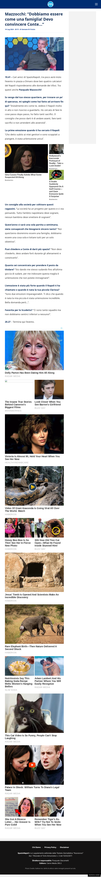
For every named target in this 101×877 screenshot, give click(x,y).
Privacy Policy (50, 847)
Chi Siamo (36, 847)
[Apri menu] (96, 4)
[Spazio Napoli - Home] (50, 4)
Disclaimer (64, 847)
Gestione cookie (94, 875)
